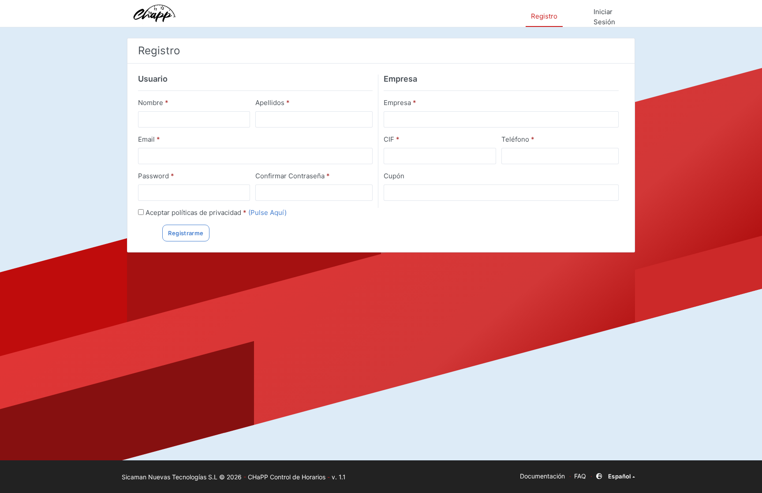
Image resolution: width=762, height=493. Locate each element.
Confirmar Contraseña (292, 176)
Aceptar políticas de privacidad (196, 212)
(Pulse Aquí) (267, 212)
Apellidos (272, 102)
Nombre (153, 102)
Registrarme (185, 233)
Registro (544, 16)
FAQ (580, 476)
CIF (392, 139)
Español (619, 476)
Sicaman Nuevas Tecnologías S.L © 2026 (182, 477)
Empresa (400, 102)
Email (149, 139)
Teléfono (517, 139)
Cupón (394, 176)
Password (156, 176)
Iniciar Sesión (604, 17)
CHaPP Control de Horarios (286, 477)
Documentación (542, 476)
